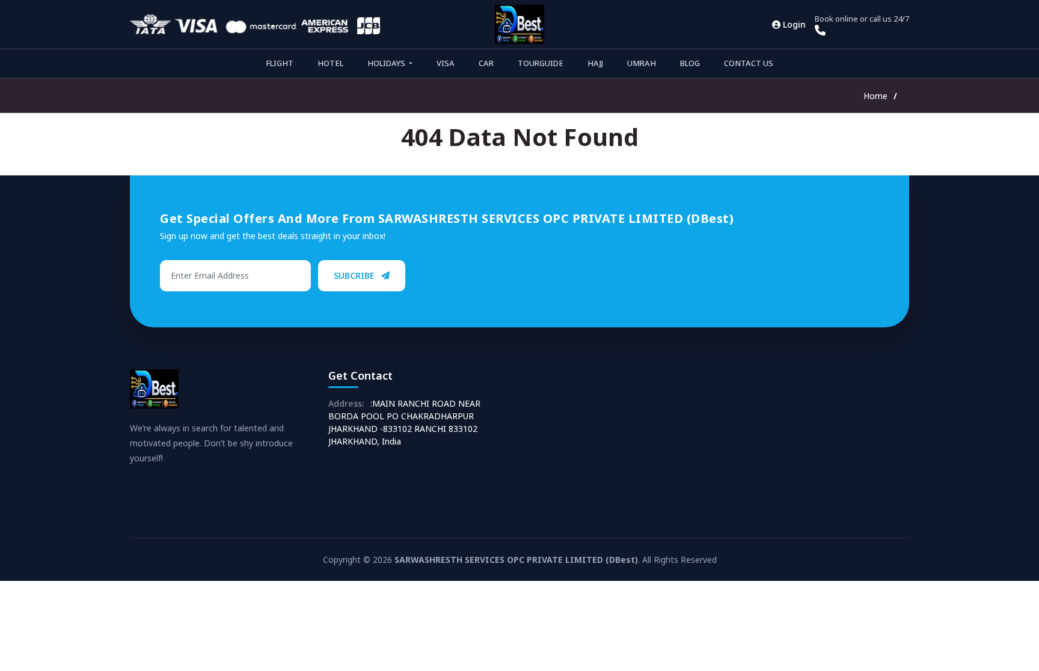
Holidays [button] (387, 63)
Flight (279, 63)
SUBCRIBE (355, 275)
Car (486, 63)
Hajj (595, 63)
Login (793, 24)
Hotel (330, 63)
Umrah (641, 63)
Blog (690, 63)
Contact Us (748, 63)
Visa (446, 63)
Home (875, 96)
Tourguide (540, 63)
